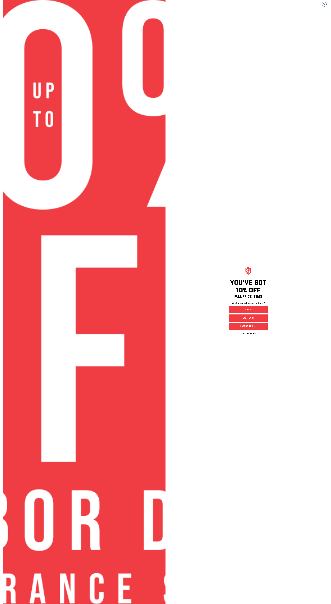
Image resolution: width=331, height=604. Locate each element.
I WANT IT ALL (248, 326)
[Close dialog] (324, 4)
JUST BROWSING (248, 334)
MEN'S (248, 309)
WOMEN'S (248, 318)
